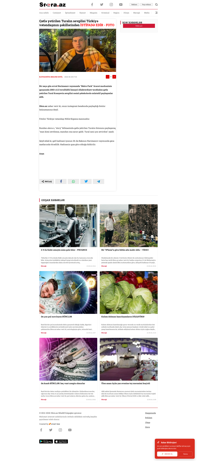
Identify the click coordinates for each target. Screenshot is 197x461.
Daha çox (139, 26)
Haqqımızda (150, 413)
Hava (147, 427)
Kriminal (105, 12)
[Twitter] (102, 4)
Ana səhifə (44, 12)
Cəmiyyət (57, 12)
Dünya (126, 12)
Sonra (185, 454)
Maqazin (93, 12)
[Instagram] (111, 4)
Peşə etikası (146, 4)
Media (146, 12)
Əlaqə (147, 422)
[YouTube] (121, 4)
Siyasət (82, 12)
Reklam (134, 4)
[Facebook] (92, 4)
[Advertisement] (139, 40)
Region (116, 12)
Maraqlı (136, 12)
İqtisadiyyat (70, 12)
